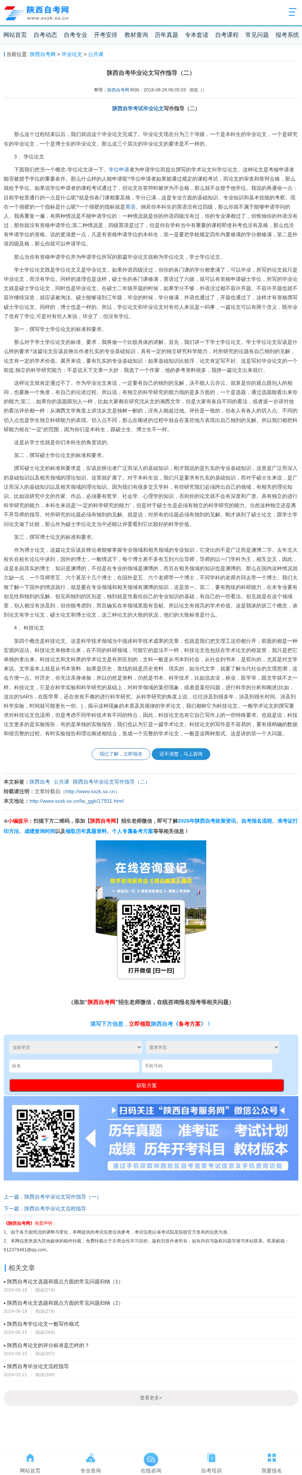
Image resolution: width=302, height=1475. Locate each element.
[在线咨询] (151, 1456)
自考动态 (45, 35)
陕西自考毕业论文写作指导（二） (111, 782)
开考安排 (105, 35)
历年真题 (166, 35)
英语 (130, 207)
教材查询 (136, 35)
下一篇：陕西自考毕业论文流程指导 (45, 1208)
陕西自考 (39, 782)
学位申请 (119, 169)
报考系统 (287, 35)
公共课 (95, 54)
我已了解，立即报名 (121, 754)
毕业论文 (72, 54)
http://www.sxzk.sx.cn (90, 791)
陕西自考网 (43, 54)
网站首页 (15, 35)
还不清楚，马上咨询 (181, 754)
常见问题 (257, 35)
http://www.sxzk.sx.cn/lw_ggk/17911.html (76, 801)
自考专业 (75, 35)
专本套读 (196, 35)
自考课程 (227, 35)
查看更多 (151, 1398)
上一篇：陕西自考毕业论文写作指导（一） (53, 1197)
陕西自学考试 (127, 108)
